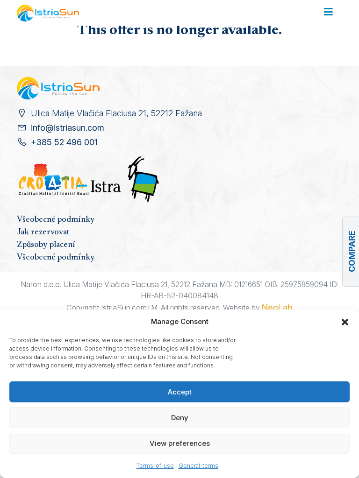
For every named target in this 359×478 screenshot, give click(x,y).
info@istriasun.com (67, 128)
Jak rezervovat (43, 232)
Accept (180, 391)
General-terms (198, 465)
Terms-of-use (155, 465)
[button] (345, 321)
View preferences (180, 443)
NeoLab (277, 307)
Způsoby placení (46, 245)
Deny (179, 417)
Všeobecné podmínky (55, 220)
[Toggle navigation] (328, 12)
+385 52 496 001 (64, 142)
